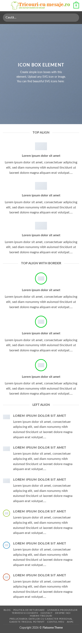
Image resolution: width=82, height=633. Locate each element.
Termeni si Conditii (25, 613)
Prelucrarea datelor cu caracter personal (41, 619)
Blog (7, 610)
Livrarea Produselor (62, 610)
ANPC (70, 622)
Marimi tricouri (41, 616)
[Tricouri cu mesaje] (40, 5)
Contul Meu (55, 622)
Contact (47, 613)
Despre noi (62, 613)
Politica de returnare (29, 610)
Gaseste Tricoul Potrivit (27, 622)
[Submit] (74, 17)
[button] (5, 5)
